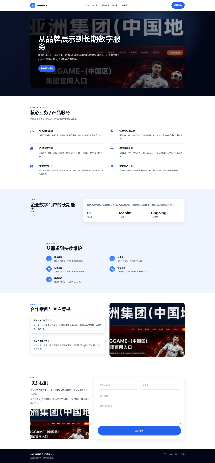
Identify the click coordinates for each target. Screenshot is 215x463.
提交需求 (139, 430)
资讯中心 (115, 5)
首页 (87, 5)
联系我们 (125, 5)
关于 (165, 454)
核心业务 (105, 5)
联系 (183, 454)
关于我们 (95, 5)
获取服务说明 (47, 68)
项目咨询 (178, 5)
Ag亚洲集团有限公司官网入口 (42, 454)
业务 (171, 454)
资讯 (177, 454)
